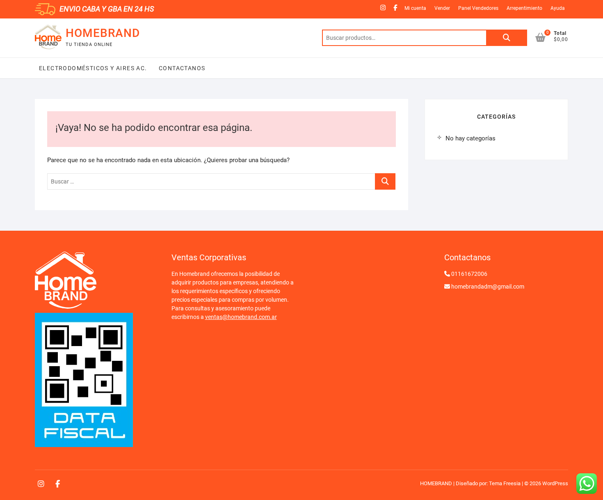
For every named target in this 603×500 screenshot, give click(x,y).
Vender (442, 8)
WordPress (555, 483)
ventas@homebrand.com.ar (241, 317)
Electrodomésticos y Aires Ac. (93, 68)
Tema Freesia (505, 483)
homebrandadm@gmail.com (487, 286)
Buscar (506, 38)
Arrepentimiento (524, 8)
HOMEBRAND (103, 33)
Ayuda (557, 8)
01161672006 (469, 274)
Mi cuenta (415, 8)
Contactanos (181, 68)
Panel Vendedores (478, 8)
